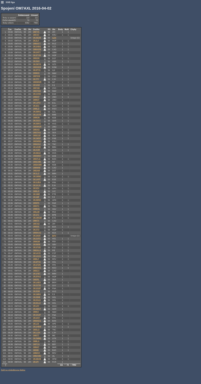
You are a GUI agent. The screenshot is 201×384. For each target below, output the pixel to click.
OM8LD (36, 109)
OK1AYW (37, 115)
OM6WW (36, 168)
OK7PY (36, 79)
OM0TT (36, 335)
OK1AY (36, 306)
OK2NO (36, 61)
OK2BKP (37, 309)
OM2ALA (37, 250)
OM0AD (36, 130)
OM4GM (36, 241)
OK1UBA (37, 182)
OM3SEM (37, 67)
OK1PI (36, 362)
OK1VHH (37, 94)
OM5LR (36, 191)
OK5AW (36, 85)
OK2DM (36, 291)
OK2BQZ (37, 153)
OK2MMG (37, 338)
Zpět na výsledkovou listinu (13, 370)
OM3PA (36, 203)
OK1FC (36, 215)
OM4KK (36, 73)
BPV (54, 236)
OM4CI (36, 312)
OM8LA (36, 341)
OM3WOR (37, 82)
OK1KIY (36, 318)
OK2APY (37, 52)
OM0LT (36, 259)
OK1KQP (37, 315)
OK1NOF (37, 236)
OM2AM (36, 171)
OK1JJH (36, 333)
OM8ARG (37, 268)
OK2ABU (37, 46)
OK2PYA (37, 70)
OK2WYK (37, 64)
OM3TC (36, 206)
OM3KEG (37, 321)
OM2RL (36, 279)
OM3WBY (37, 156)
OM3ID (36, 350)
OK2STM (37, 285)
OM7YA (36, 32)
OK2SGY (37, 121)
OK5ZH (36, 188)
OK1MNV (37, 294)
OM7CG (36, 344)
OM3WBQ (37, 141)
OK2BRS (37, 124)
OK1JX (36, 324)
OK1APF (37, 179)
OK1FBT (36, 274)
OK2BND (37, 200)
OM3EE (36, 227)
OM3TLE (36, 159)
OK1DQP (37, 288)
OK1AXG (37, 256)
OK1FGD (37, 247)
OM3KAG (37, 233)
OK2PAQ (37, 276)
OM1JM (36, 212)
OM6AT (36, 347)
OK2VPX (37, 239)
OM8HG (36, 209)
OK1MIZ (36, 194)
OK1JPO (36, 103)
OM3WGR (37, 127)
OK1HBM (37, 327)
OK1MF (36, 197)
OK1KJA (37, 185)
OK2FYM (37, 55)
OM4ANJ (37, 144)
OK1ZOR (37, 147)
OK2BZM (37, 38)
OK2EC (36, 106)
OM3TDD (37, 91)
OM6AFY (37, 44)
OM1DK (36, 58)
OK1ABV (37, 282)
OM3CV (36, 271)
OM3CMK (37, 162)
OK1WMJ (37, 176)
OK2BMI (36, 297)
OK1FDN (37, 265)
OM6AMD (37, 356)
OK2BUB (37, 359)
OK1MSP (37, 138)
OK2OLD (37, 300)
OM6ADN (37, 49)
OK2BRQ (37, 112)
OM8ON (36, 118)
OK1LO (36, 173)
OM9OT (36, 100)
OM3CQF (37, 135)
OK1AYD (37, 253)
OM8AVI (36, 353)
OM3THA (37, 133)
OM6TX (36, 221)
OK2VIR (36, 150)
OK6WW (36, 244)
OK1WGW (37, 218)
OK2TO (36, 230)
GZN (54, 38)
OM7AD (36, 224)
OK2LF (36, 41)
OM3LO (36, 330)
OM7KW (36, 76)
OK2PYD (37, 262)
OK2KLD (37, 303)
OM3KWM (37, 165)
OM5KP (36, 97)
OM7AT (36, 35)
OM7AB (36, 88)
